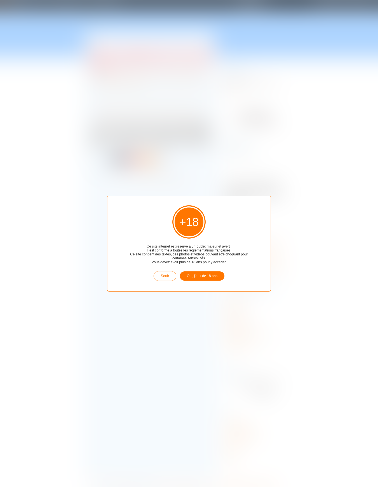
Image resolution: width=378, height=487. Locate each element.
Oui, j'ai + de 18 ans (202, 276)
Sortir (165, 276)
